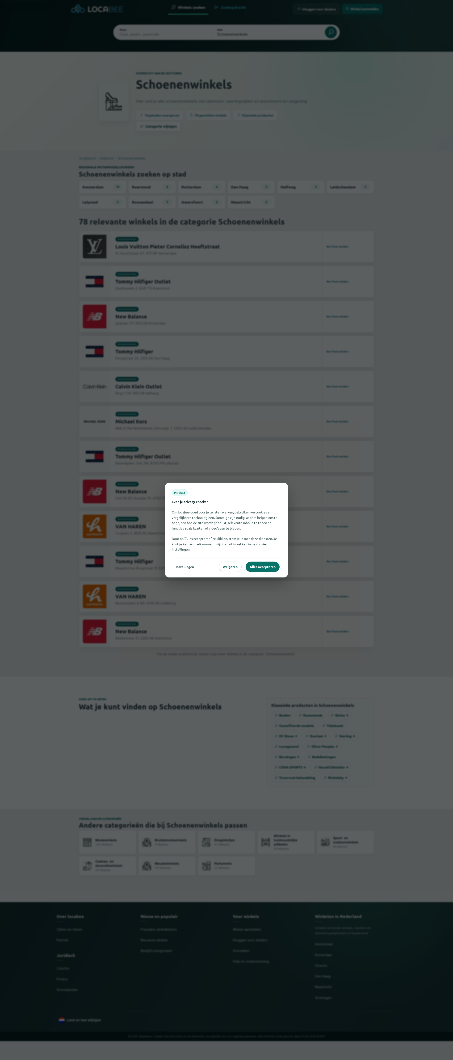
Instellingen (185, 567)
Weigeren (230, 567)
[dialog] (226, 530)
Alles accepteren (263, 567)
